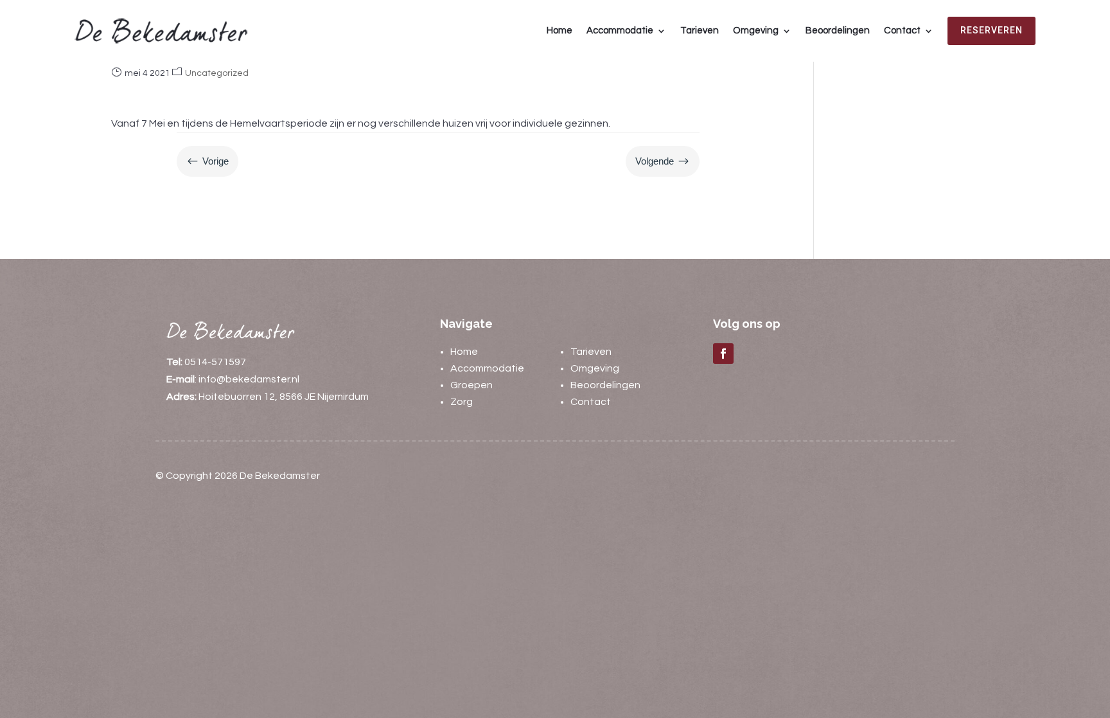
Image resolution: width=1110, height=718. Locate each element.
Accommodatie (619, 30)
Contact (902, 30)
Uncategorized (217, 73)
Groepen (471, 385)
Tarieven (699, 30)
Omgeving (756, 30)
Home (559, 30)
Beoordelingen (838, 30)
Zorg (461, 402)
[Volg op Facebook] (723, 353)
